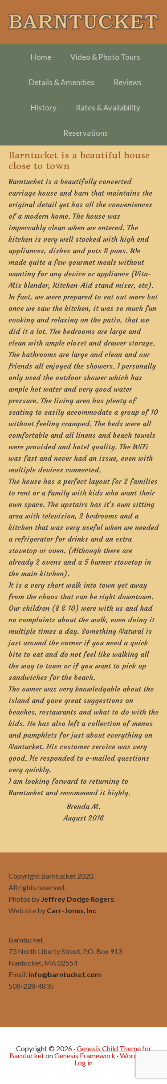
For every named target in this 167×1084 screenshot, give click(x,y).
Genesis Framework (84, 1055)
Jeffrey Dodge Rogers (77, 899)
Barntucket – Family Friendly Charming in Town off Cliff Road (83, 22)
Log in (83, 1062)
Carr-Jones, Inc (71, 910)
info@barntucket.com (65, 974)
